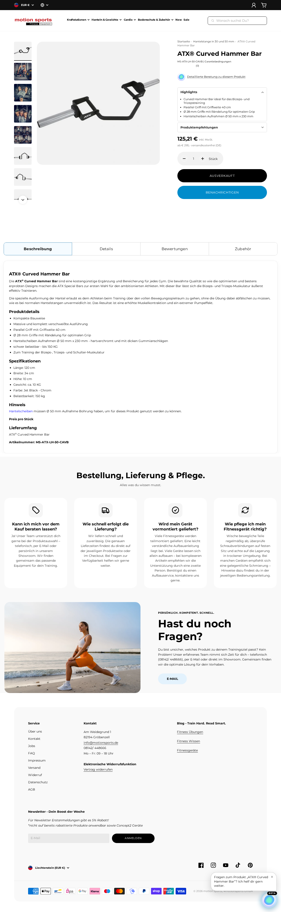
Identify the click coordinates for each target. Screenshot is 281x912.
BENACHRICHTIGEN (222, 192)
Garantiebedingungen (218, 61)
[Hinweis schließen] (272, 877)
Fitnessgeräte (187, 750)
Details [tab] (106, 249)
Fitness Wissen (188, 741)
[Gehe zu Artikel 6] (23, 156)
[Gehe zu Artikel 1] (23, 50)
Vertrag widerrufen (98, 769)
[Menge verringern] (184, 159)
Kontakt (34, 739)
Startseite (183, 41)
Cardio (128, 19)
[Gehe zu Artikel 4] (23, 114)
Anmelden (133, 838)
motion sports (212, 891)
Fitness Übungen (190, 732)
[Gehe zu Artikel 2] (23, 71)
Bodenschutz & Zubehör (154, 19)
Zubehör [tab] (243, 249)
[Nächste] (22, 199)
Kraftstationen (76, 19)
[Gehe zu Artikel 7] (23, 177)
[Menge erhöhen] (203, 159)
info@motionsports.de (101, 743)
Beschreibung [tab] (38, 249)
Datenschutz (38, 782)
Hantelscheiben (21, 411)
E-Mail (172, 679)
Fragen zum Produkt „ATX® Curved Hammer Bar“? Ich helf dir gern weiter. (241, 881)
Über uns (35, 731)
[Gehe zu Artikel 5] (23, 135)
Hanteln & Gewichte (105, 19)
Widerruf (35, 775)
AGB (31, 789)
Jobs (31, 746)
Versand (34, 768)
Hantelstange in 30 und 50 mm (213, 41)
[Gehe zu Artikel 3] (23, 92)
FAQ (31, 753)
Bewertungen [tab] (175, 249)
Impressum (37, 760)
